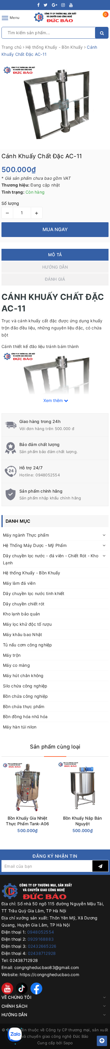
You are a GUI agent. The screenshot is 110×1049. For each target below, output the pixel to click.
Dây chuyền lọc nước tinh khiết (34, 593)
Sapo (68, 1042)
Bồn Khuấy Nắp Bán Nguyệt (82, 821)
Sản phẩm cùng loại (55, 747)
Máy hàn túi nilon (19, 726)
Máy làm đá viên (19, 583)
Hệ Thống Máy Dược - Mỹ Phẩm (35, 545)
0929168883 (41, 939)
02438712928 (42, 953)
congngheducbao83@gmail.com (46, 967)
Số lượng (10, 203)
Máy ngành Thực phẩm (26, 534)
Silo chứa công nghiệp (25, 685)
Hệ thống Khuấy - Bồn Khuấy (31, 572)
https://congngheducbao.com (49, 974)
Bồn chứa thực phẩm (24, 706)
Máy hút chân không (23, 675)
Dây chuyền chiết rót (23, 603)
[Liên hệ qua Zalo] (14, 1034)
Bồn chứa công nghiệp (25, 696)
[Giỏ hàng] (102, 19)
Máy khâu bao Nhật (22, 634)
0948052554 (47, 475)
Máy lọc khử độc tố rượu (27, 624)
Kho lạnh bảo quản (21, 613)
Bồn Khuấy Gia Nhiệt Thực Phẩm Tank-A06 (27, 821)
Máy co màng (16, 665)
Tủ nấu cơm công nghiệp (27, 644)
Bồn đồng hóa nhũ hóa (25, 716)
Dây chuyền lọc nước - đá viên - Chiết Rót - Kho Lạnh (50, 559)
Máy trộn (12, 655)
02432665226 (42, 946)
